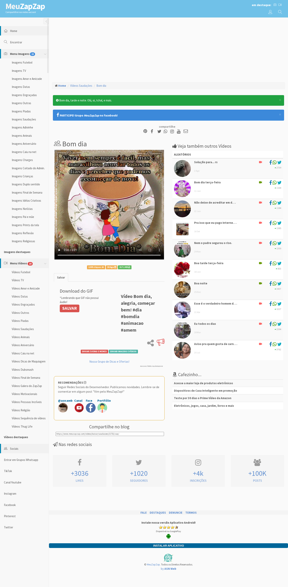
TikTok (8, 471)
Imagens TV (19, 71)
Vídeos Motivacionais (24, 394)
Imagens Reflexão (23, 233)
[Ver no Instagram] (172, 131)
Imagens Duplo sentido (26, 184)
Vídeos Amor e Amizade (26, 288)
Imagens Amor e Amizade (27, 79)
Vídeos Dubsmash (23, 369)
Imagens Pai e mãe (23, 217)
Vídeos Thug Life (22, 426)
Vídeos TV (18, 280)
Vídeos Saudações (23, 329)
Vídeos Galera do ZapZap (27, 386)
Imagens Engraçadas (24, 95)
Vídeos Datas (20, 296)
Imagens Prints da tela (25, 225)
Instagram (10, 493)
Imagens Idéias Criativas (26, 200)
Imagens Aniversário (24, 144)
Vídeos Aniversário (23, 345)
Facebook (10, 505)
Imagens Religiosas (23, 241)
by (168, 569)
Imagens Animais (22, 135)
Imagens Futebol (22, 62)
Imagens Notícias (22, 209)
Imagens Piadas (21, 111)
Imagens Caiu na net (24, 152)
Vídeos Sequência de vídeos (29, 418)
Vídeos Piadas (20, 321)
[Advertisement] (168, 49)
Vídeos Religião (21, 410)
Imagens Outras (21, 103)
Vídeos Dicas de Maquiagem (28, 361)
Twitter (8, 527)
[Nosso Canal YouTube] (179, 131)
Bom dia (101, 85)
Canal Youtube (12, 482)
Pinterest (10, 516)
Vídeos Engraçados (23, 304)
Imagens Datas (21, 87)
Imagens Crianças (22, 176)
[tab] (61, 277)
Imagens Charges (22, 160)
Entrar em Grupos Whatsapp (21, 460)
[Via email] (186, 131)
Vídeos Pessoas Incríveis (27, 402)
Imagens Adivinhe (22, 127)
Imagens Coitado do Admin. (28, 168)
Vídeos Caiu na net (23, 353)
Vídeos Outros (20, 313)
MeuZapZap (153, 564)
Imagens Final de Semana (27, 192)
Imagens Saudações (24, 119)
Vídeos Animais (21, 337)
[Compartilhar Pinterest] (145, 131)
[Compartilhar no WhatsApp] (166, 131)
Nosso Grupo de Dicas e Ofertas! (109, 361)
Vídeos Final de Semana (26, 378)
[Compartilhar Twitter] (160, 131)
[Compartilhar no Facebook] (153, 131)
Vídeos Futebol (21, 272)
